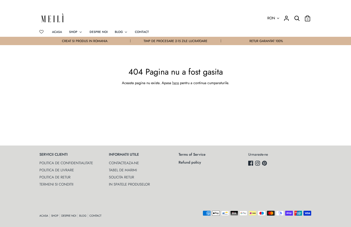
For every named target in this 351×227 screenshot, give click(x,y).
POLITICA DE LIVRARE (56, 170)
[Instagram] (258, 164)
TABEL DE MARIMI (123, 170)
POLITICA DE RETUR (54, 177)
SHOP (73, 32)
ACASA (57, 32)
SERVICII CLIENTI (53, 154)
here (175, 83)
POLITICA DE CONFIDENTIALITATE (66, 163)
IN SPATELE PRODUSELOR (129, 184)
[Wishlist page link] (41, 32)
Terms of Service (192, 154)
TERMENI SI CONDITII (56, 184)
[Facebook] (251, 164)
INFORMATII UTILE (124, 154)
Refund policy (190, 162)
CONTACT (142, 32)
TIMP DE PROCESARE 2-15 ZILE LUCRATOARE (175, 41)
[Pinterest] (265, 164)
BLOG (119, 32)
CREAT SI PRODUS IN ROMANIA (84, 41)
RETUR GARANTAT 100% (266, 41)
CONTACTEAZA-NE (124, 163)
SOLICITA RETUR (121, 177)
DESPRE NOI (99, 32)
